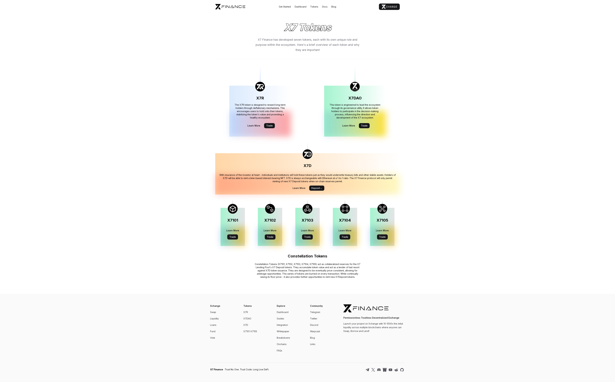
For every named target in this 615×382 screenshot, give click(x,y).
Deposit (316, 188)
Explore (281, 306)
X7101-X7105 (250, 331)
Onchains (282, 344)
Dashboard (300, 6)
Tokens (314, 6)
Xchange (215, 306)
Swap (213, 312)
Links (312, 344)
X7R (245, 312)
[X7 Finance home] (246, 6)
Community (316, 306)
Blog (333, 6)
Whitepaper (283, 331)
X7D (245, 325)
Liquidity (214, 318)
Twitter (313, 318)
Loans (213, 325)
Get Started (285, 6)
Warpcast (315, 331)
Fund (212, 331)
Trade (269, 125)
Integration (282, 325)
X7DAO (247, 318)
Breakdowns (283, 337)
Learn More (253, 125)
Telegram (315, 312)
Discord (314, 325)
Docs (325, 6)
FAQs (279, 350)
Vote (212, 337)
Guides (280, 318)
